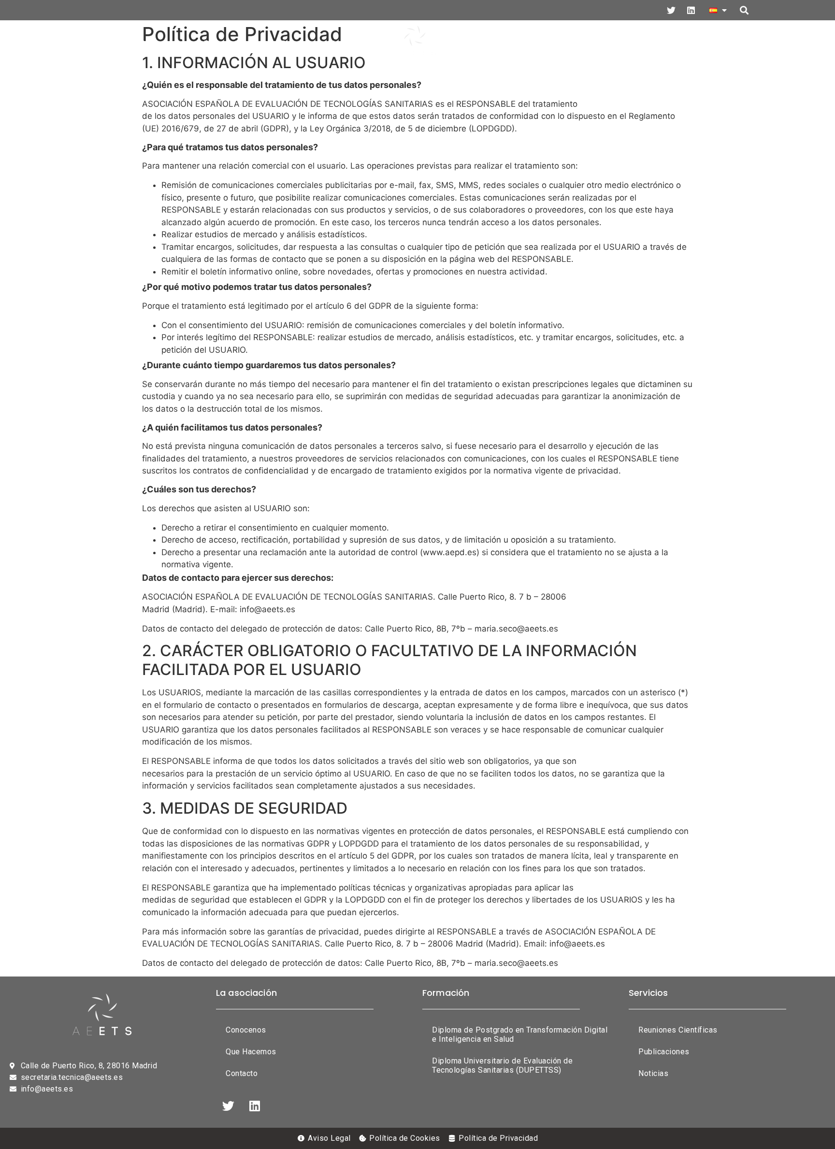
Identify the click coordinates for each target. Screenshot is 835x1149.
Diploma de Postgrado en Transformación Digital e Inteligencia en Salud (519, 1034)
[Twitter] (671, 10)
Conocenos (246, 1029)
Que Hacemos (251, 1051)
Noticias (658, 43)
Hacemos (162, 43)
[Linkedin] (691, 10)
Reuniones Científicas (326, 43)
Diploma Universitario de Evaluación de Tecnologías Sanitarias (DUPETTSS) (502, 1065)
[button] (744, 10)
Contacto (721, 43)
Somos (105, 43)
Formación (226, 43)
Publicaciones (491, 43)
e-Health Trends (581, 43)
